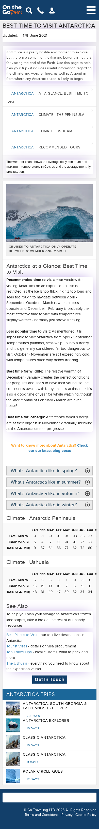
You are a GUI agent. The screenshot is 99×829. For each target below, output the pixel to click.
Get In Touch (49, 679)
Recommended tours (45, 147)
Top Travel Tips (19, 652)
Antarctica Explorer (46, 724)
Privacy (67, 815)
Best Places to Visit (21, 634)
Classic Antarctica (44, 741)
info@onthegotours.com (39, 800)
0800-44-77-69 (83, 795)
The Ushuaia (16, 663)
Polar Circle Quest (44, 775)
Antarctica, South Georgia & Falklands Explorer (55, 709)
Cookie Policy (85, 815)
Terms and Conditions (42, 815)
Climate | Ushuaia (42, 131)
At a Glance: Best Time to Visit (48, 97)
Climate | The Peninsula (48, 115)
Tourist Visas (16, 646)
